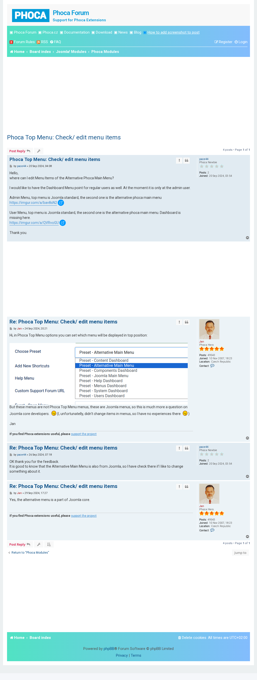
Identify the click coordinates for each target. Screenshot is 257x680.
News (123, 32)
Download (104, 32)
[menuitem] (55, 42)
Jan (201, 341)
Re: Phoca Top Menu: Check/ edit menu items (63, 322)
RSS (44, 42)
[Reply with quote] (186, 160)
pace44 (203, 159)
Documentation (77, 32)
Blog (137, 32)
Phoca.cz (50, 32)
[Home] (31, 15)
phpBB (109, 648)
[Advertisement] (128, 94)
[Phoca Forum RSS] (38, 42)
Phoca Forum (25, 32)
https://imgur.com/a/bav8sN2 (33, 203)
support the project (84, 434)
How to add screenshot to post (174, 32)
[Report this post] (179, 160)
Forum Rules (24, 42)
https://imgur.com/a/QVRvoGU (34, 223)
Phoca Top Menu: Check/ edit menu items (64, 137)
